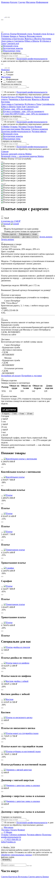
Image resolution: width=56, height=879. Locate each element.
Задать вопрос (45, 237)
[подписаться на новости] (28, 820)
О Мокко (8, 832)
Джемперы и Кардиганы (12, 38)
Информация (42, 2)
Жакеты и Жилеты (33, 38)
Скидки (21, 2)
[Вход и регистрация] (9, 17)
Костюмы (46, 38)
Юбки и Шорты (31, 41)
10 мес (30, 414)
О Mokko (5, 126)
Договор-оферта (38, 131)
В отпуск (5, 34)
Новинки (5, 2)
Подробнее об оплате (11, 375)
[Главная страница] (16, 13)
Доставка (22, 126)
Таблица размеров (39, 129)
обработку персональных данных (16, 855)
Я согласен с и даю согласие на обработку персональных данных (25, 59)
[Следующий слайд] (5, 183)
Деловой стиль (39, 34)
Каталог (14, 2)
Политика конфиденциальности (16, 131)
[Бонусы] (3, 16)
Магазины (30, 2)
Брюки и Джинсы (18, 36)
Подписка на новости (11, 84)
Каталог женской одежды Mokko (16, 154)
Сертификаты (48, 104)
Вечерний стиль (24, 34)
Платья (13, 34)
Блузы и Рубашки (16, 97)
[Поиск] (6, 17)
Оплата (30, 126)
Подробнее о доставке (31, 375)
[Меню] (2, 19)
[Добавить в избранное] (2, 216)
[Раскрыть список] (4, 72)
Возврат (38, 126)
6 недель (6, 414)
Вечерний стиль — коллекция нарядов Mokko (22, 156)
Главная (4, 151)
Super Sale (21, 106)
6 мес (22, 414)
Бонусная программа (10, 129)
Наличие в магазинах (11, 237)
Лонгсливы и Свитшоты (12, 41)
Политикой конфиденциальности (31, 58)
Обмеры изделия (9, 234)
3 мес (14, 414)
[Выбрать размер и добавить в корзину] (2, 467)
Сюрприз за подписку (11, 53)
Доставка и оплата (30, 237)
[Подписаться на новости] (28, 56)
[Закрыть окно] (2, 64)
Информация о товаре (28, 234)
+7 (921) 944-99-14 (12, 839)
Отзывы (14, 126)
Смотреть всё (13, 43)
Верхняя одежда (34, 36)
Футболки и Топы (32, 104)
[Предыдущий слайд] (2, 183)
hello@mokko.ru (8, 842)
